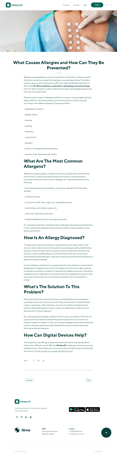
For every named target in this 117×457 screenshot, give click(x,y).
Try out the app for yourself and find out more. (53, 351)
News (85, 5)
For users (66, 5)
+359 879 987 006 (76, 431)
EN (106, 5)
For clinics (76, 5)
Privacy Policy (98, 451)
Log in (97, 5)
